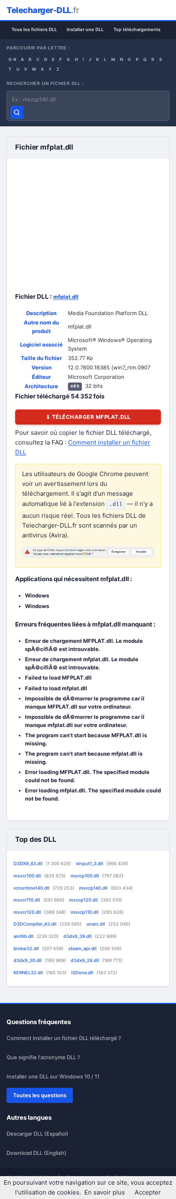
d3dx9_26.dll (96, 960)
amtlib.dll (36, 936)
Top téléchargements (136, 29)
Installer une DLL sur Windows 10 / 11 (53, 1076)
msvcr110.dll (39, 900)
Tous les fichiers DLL (34, 29)
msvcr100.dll (39, 876)
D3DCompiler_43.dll (47, 924)
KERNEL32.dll (40, 972)
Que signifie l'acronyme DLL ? (43, 1057)
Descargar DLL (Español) (37, 1133)
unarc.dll (108, 924)
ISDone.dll (94, 972)
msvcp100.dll (96, 876)
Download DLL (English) (36, 1153)
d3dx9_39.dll (90, 936)
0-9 (12, 59)
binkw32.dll (38, 948)
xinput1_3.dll (102, 863)
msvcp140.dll (106, 888)
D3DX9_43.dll (42, 863)
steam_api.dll (95, 948)
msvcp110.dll (97, 912)
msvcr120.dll (40, 912)
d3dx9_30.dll (40, 960)
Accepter (148, 1192)
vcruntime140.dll (44, 888)
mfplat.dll (66, 296)
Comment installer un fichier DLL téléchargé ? (64, 1038)
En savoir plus (104, 1192)
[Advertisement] (88, 223)
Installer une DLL (85, 29)
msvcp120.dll (95, 900)
